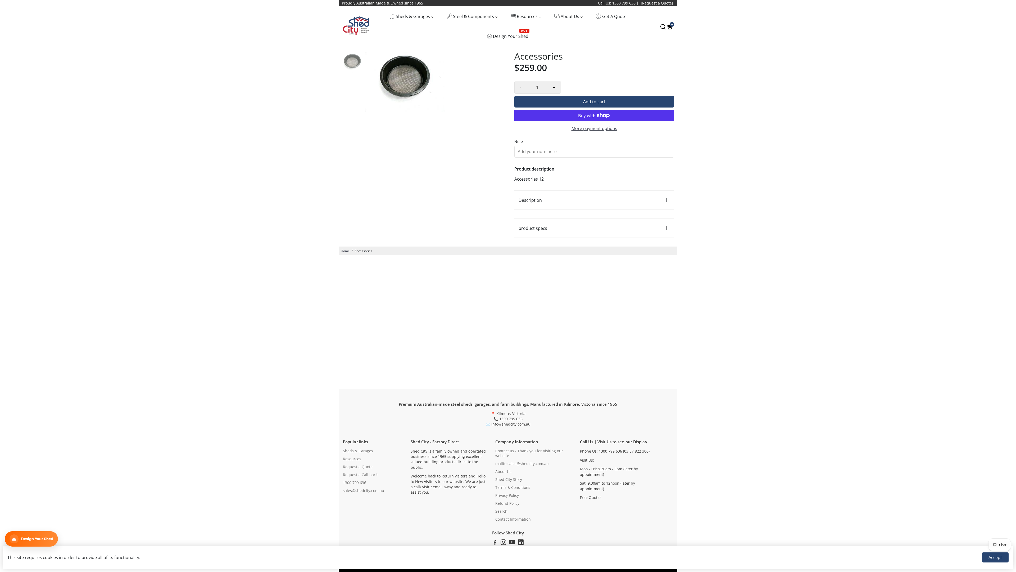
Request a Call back (360, 474)
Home (345, 251)
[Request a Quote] (657, 3)
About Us (503, 471)
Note (518, 142)
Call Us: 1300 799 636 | (618, 3)
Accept (995, 557)
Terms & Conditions (512, 487)
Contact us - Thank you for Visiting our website (529, 453)
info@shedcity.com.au (510, 424)
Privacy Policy (507, 495)
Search (501, 511)
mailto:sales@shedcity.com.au (522, 463)
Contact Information (513, 519)
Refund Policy (507, 503)
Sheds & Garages (358, 451)
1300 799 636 (354, 482)
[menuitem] (411, 16)
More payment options (594, 128)
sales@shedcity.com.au (363, 490)
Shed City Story (508, 479)
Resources (352, 459)
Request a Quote (358, 466)
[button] (31, 539)
